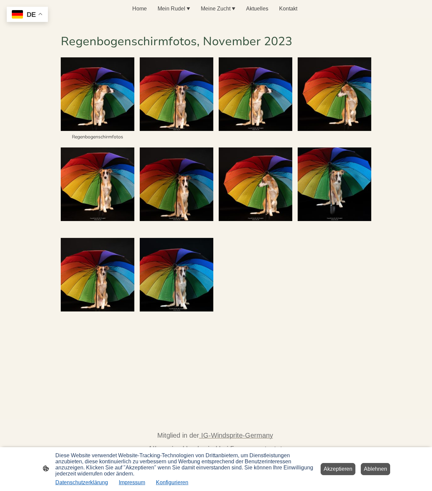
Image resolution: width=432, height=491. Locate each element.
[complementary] (27, 15)
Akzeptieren (338, 469)
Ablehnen (375, 469)
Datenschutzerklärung (81, 482)
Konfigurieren (172, 482)
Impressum (132, 482)
